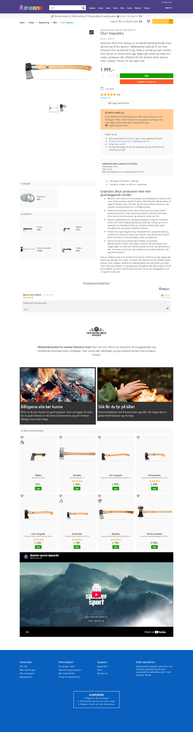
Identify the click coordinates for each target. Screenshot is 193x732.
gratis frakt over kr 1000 (126, 141)
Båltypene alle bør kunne (42, 406)
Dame (108, 8)
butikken (131, 138)
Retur (99, 669)
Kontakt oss (102, 673)
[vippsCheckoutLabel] (146, 81)
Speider (92, 8)
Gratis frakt (125, 16)
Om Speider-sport (66, 666)
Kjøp (147, 75)
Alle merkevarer (27, 673)
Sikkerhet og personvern (69, 669)
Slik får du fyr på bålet (116, 406)
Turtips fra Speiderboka (69, 676)
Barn (122, 8)
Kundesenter (166, 2)
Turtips (147, 8)
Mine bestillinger (27, 669)
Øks (55, 22)
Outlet (129, 8)
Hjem (22, 22)
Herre (115, 8)
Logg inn (168, 7)
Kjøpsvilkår (102, 666)
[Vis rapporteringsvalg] (168, 309)
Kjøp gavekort (26, 676)
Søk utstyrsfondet (66, 673)
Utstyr (100, 8)
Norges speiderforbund (149, 669)
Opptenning (44, 22)
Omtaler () (105, 98)
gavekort (144, 141)
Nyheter (138, 8)
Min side (23, 666)
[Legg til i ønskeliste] (22, 437)
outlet (121, 144)
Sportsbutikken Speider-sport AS (151, 666)
